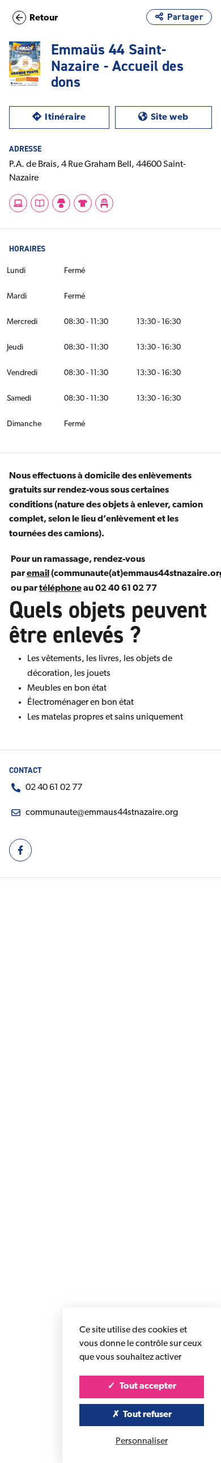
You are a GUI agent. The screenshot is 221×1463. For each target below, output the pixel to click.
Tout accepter (147, 1386)
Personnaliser (142, 1441)
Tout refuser (146, 1414)
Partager (185, 17)
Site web (181, 117)
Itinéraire (77, 117)
